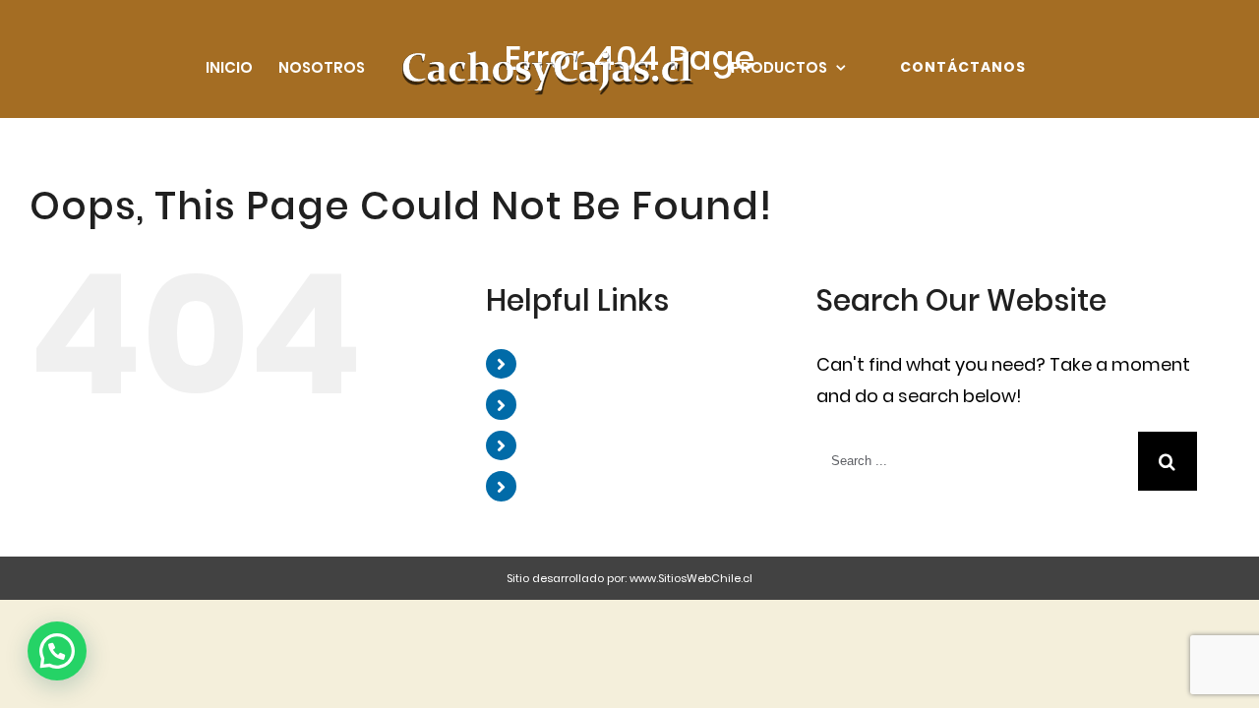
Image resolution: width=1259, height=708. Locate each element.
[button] (57, 650)
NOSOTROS (577, 403)
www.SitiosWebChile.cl (691, 578)
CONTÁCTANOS (596, 485)
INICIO (554, 363)
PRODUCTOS (582, 445)
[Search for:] (977, 459)
